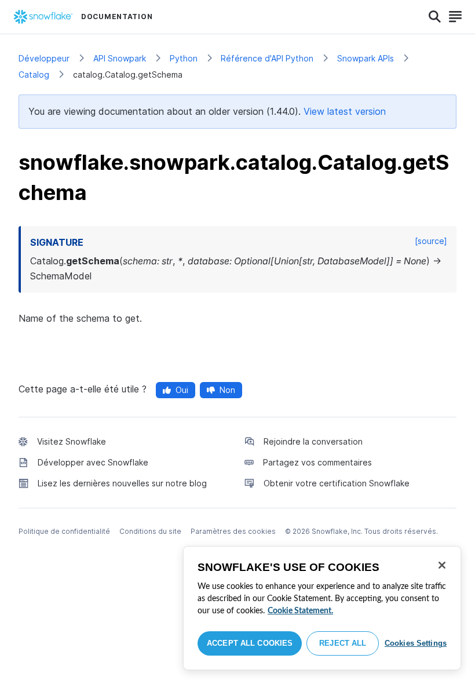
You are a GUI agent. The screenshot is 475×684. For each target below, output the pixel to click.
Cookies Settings (416, 643)
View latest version (345, 111)
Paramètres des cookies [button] (233, 531)
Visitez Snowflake (71, 441)
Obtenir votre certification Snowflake (337, 483)
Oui (182, 390)
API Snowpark (119, 58)
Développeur (44, 58)
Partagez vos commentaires (317, 462)
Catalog (34, 74)
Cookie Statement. (300, 611)
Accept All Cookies (250, 643)
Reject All (342, 643)
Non (227, 390)
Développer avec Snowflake (93, 462)
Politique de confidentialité (64, 531)
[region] (322, 608)
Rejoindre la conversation (313, 441)
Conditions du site (150, 531)
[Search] (434, 17)
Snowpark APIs (365, 58)
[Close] (442, 565)
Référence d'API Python (267, 58)
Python (184, 58)
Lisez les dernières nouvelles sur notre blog (122, 483)
